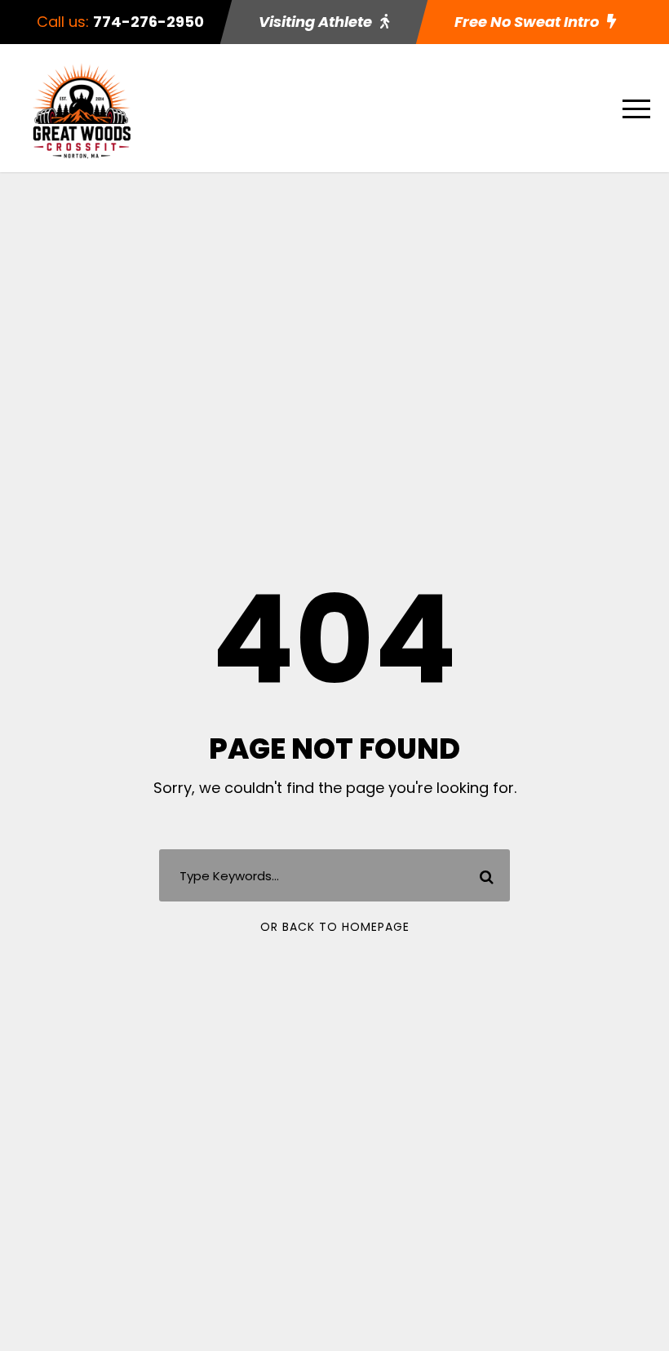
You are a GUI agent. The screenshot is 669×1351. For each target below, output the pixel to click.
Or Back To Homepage (335, 927)
